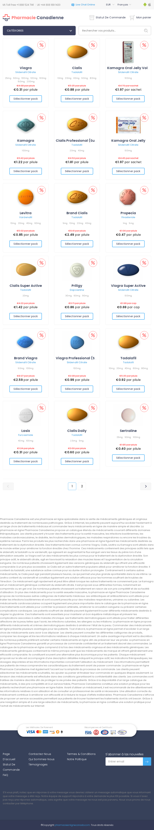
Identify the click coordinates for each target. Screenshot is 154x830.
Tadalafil (77, 72)
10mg (60, 78)
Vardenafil (25, 217)
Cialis (77, 68)
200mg (31, 81)
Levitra (26, 213)
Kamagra (25, 140)
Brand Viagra (25, 358)
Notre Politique (77, 759)
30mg (68, 295)
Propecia (128, 213)
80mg (93, 78)
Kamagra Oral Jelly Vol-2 (129, 68)
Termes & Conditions (81, 754)
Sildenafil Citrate (25, 72)
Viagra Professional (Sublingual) (84, 358)
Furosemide (25, 435)
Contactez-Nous (40, 754)
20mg (68, 78)
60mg (84, 78)
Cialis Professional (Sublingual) (83, 140)
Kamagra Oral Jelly (128, 140)
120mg (33, 78)
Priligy (77, 285)
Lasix (25, 430)
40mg (76, 78)
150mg (21, 81)
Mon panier (143, 17)
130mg (42, 78)
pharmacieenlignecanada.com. (72, 825)
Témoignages (38, 764)
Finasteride (128, 217)
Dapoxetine (77, 290)
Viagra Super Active (128, 285)
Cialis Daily (77, 430)
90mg (85, 295)
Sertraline (128, 430)
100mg (25, 78)
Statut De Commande (111, 17)
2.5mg (73, 440)
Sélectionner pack (26, 99)
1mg (125, 223)
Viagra (26, 68)
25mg (8, 78)
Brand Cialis (77, 213)
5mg (65, 223)
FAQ (5, 775)
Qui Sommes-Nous (41, 759)
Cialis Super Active (26, 285)
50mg (16, 78)
